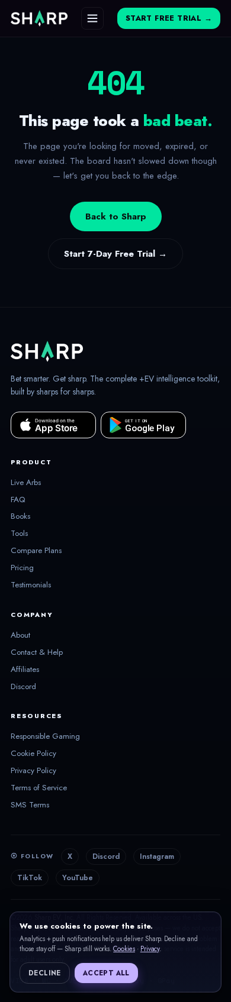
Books (20, 516)
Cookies (124, 948)
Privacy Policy (33, 770)
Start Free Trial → (169, 18)
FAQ (18, 499)
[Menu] (92, 18)
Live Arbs (26, 482)
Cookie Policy (33, 753)
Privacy (150, 948)
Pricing (22, 568)
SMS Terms (30, 805)
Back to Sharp (115, 216)
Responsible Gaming (45, 736)
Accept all (106, 973)
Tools (19, 533)
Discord (23, 686)
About (20, 635)
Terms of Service (39, 788)
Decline (44, 973)
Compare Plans (36, 550)
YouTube (77, 877)
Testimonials (31, 585)
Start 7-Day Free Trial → (115, 253)
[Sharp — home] (39, 18)
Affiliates (25, 669)
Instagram (157, 856)
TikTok (29, 877)
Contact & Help (37, 652)
